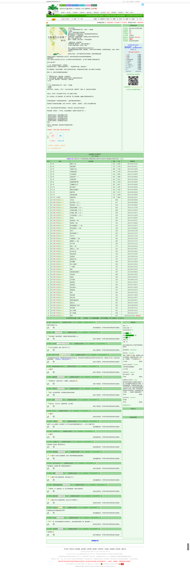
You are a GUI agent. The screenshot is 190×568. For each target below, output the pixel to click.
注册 (127, 1)
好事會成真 (130, 59)
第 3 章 (52, 169)
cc (127, 69)
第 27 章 (53, 230)
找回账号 (131, 1)
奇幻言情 (113, 16)
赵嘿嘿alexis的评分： (128, 380)
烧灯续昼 (55, 452)
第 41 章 (53, 266)
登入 (124, 1)
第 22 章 (53, 218)
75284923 (129, 64)
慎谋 (54, 473)
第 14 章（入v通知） (56, 197)
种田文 (55, 129)
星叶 (128, 58)
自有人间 (54, 322)
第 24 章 (53, 223)
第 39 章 (53, 261)
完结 (140, 16)
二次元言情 (129, 16)
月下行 (129, 67)
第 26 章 (53, 228)
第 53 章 (53, 297)
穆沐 (53, 400)
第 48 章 (53, 284)
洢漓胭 (55, 441)
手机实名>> (59, 359)
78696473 (54, 388)
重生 (58, 129)
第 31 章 (53, 241)
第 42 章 (53, 269)
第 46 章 (53, 279)
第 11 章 (53, 189)
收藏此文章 (70, 158)
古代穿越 (107, 16)
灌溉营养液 (92, 158)
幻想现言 (101, 16)
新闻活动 (96, 12)
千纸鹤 (129, 61)
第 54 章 (53, 300)
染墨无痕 (54, 377)
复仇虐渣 (65, 129)
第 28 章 (53, 233)
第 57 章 (53, 308)
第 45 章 (53, 277)
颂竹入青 (55, 496)
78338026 (55, 431)
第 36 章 (53, 254)
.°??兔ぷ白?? (130, 66)
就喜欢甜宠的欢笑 (57, 485)
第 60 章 (53, 315)
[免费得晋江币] (78, 158)
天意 (128, 62)
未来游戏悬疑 (121, 16)
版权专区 (89, 12)
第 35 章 (53, 251)
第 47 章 (53, 282)
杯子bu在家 (56, 463)
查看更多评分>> (127, 405)
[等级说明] (138, 71)
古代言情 (89, 16)
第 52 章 (53, 295)
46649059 (55, 529)
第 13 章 (53, 194)
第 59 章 (53, 313)
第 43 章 (53, 272)
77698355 (55, 421)
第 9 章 (52, 184)
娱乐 (131, 12)
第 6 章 (52, 176)
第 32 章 (53, 243)
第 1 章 (52, 164)
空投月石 (98, 158)
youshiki (54, 343)
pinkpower (55, 507)
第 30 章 (53, 238)
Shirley (54, 517)
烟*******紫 (55, 355)
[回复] (117, 327)
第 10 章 (53, 187)
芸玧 (53, 332)
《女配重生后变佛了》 (67, 322)
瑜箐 (128, 56)
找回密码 (137, 1)
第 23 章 (53, 220)
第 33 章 (53, 246)
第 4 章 (52, 171)
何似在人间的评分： (128, 364)
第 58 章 (53, 310)
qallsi (128, 55)
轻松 (69, 129)
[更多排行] (128, 71)
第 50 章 (53, 290)
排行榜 (68, 12)
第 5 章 (52, 174)
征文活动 (103, 12)
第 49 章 (53, 287)
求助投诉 (113, 12)
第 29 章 (53, 236)
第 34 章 (53, 248)
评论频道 (75, 12)
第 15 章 (53, 200)
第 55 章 (53, 302)
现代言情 (95, 16)
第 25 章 (53, 225)
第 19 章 (53, 210)
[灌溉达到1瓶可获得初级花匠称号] (58, 332)
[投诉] (99, 327)
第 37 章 (53, 256)
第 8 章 (52, 182)
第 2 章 (52, 166)
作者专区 (82, 12)
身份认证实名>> (66, 359)
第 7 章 (52, 179)
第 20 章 (53, 212)
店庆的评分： (126, 372)
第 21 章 (53, 215)
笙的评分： (126, 353)
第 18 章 (53, 207)
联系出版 (137, 37)
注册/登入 (120, 12)
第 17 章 (53, 205)
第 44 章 (53, 274)
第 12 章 (53, 192)
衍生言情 (136, 16)
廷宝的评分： (126, 397)
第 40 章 (53, 264)
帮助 (127, 12)
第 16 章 (53, 202)
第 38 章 (53, 259)
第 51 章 (53, 292)
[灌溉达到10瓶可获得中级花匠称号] (65, 343)
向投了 (102, 22)
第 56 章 (53, 305)
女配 (61, 129)
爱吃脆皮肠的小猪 (57, 366)
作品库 (63, 12)
